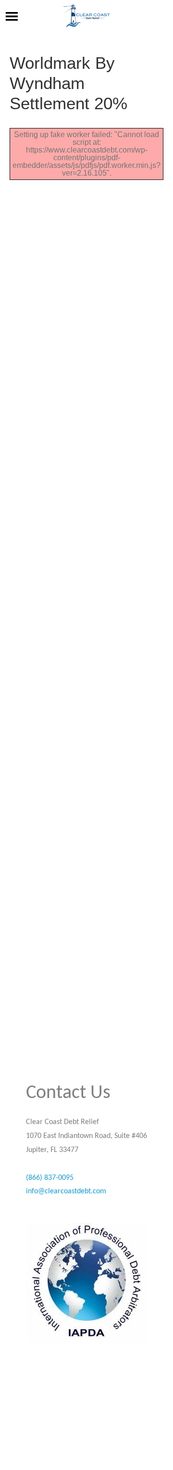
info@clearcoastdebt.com (66, 1191)
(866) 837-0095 (50, 1178)
